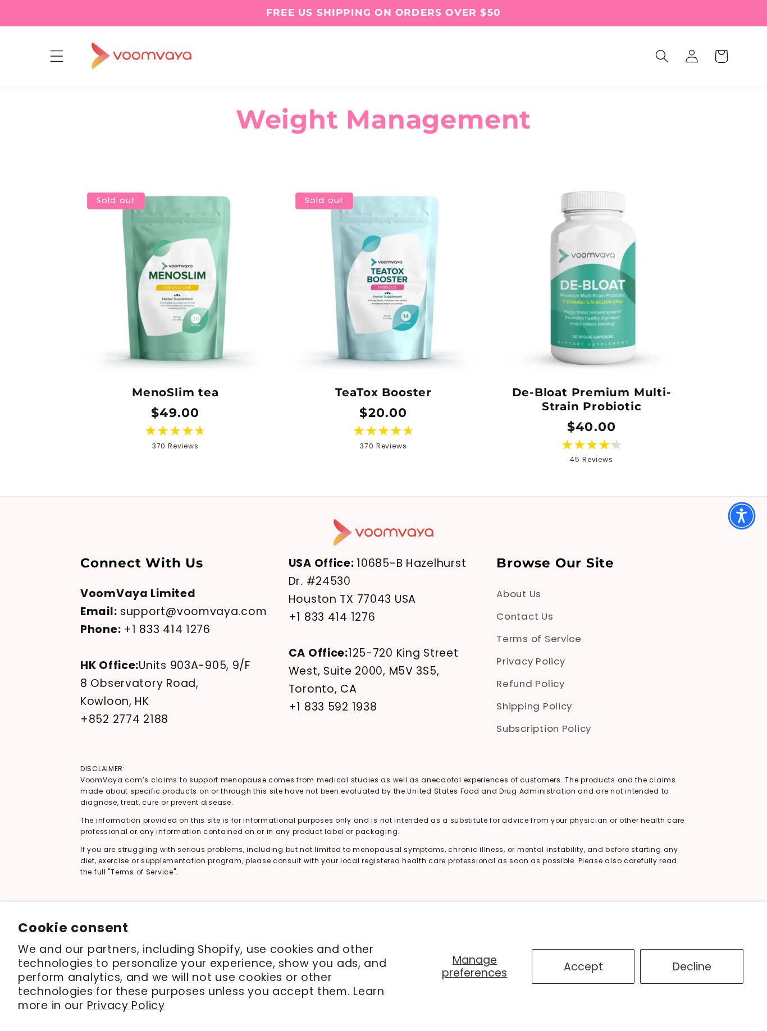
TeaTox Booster (383, 392)
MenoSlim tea (175, 392)
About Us (518, 594)
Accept (583, 966)
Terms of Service (539, 638)
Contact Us (524, 616)
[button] (57, 56)
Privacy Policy (126, 1005)
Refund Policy (530, 683)
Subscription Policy (543, 728)
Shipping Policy (534, 705)
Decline (692, 966)
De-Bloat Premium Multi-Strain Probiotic (592, 399)
